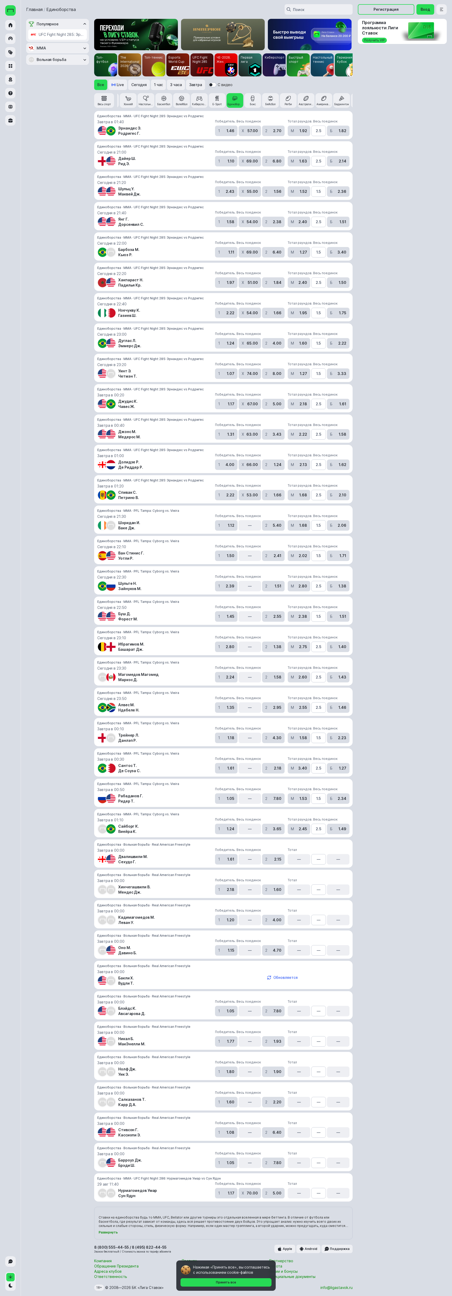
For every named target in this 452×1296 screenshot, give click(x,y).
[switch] (212, 84)
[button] (100, 85)
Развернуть (108, 1232)
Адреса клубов (108, 1271)
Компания (103, 1261)
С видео (225, 84)
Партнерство (281, 1261)
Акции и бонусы (283, 1271)
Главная (34, 9)
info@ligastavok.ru (336, 1287)
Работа (275, 1266)
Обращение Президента (116, 1266)
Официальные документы (292, 1276)
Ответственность (110, 1276)
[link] (104, 100)
